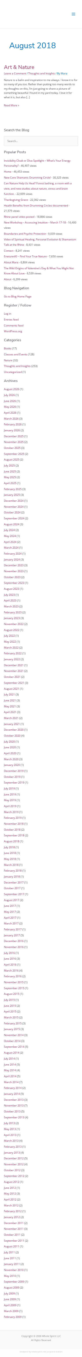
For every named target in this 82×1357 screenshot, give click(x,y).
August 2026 (11, 389)
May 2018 (10, 859)
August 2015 (11, 994)
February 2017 (13, 929)
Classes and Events (15, 354)
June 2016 (10, 958)
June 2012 (10, 1187)
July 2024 (9, 530)
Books (7, 348)
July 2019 (9, 788)
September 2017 (14, 894)
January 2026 (12, 430)
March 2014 (11, 1082)
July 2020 (9, 741)
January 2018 (12, 876)
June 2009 (10, 1299)
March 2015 (11, 1017)
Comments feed (13, 325)
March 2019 (11, 812)
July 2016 (9, 953)
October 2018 (12, 829)
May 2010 (10, 1276)
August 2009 (11, 1287)
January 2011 (12, 1264)
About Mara (11, 262)
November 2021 (14, 671)
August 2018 (11, 841)
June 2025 (10, 471)
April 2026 (10, 412)
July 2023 (9, 594)
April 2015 (10, 1011)
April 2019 (10, 806)
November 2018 (14, 823)
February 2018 (13, 870)
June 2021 (10, 700)
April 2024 (10, 542)
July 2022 (9, 635)
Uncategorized (13, 372)
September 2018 (14, 835)
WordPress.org (13, 331)
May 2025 (10, 477)
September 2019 (14, 782)
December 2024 (14, 500)
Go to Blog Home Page (17, 296)
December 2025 (14, 436)
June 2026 (10, 401)
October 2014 (12, 1041)
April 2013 (10, 1135)
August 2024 (11, 524)
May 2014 (10, 1070)
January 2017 (12, 935)
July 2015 (9, 999)
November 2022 (14, 624)
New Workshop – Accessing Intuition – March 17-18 (35, 222)
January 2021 (12, 724)
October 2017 (12, 888)
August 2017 (11, 900)
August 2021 (11, 688)
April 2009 (10, 1305)
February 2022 (13, 653)
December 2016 (14, 941)
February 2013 (13, 1146)
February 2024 (13, 553)
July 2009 (9, 1293)
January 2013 (12, 1152)
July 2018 (9, 847)
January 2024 (12, 559)
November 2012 (14, 1164)
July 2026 (9, 395)
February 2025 (13, 489)
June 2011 (10, 1258)
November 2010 (14, 1270)
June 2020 (10, 747)
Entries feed (11, 319)
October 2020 (12, 735)
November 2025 (14, 442)
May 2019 (10, 800)
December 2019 (14, 771)
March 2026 (11, 418)
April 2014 (10, 1076)
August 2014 (11, 1052)
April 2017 (10, 917)
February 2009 (13, 1316)
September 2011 (14, 1240)
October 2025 (12, 448)
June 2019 (10, 794)
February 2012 (13, 1211)
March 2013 (11, 1140)
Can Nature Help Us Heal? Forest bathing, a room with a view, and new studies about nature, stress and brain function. (38, 188)
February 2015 (13, 1023)
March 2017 (11, 923)
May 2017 (10, 911)
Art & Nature (19, 67)
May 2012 (10, 1193)
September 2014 (14, 1046)
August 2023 (11, 588)
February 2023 (13, 612)
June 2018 (10, 853)
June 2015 (10, 1005)
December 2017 (14, 882)
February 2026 (13, 424)
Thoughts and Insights (41, 73)
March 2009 (11, 1311)
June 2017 (10, 905)
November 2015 (14, 982)
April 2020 (10, 753)
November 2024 (14, 506)
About (7, 279)
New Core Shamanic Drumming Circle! (27, 177)
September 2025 (14, 453)
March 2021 (11, 718)
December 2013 (14, 1099)
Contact (8, 250)
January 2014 (12, 1093)
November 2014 (14, 1035)
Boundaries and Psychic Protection (25, 233)
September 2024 (14, 518)
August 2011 (11, 1246)
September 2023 (14, 582)
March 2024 (11, 547)
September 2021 (14, 682)
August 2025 (11, 459)
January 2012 (12, 1217)
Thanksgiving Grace (16, 199)
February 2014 (13, 1088)
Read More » (11, 105)
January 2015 (12, 1029)
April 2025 (10, 483)
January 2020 (12, 765)
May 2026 (10, 406)
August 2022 (11, 630)
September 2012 (14, 1176)
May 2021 (10, 706)
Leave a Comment (15, 73)
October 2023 (12, 577)
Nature (8, 360)
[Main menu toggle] (73, 14)
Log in (7, 313)
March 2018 (11, 865)
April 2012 (10, 1199)
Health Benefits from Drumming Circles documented (36, 205)
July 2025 (9, 465)
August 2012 (11, 1182)
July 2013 (9, 1123)
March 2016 (11, 970)
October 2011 (12, 1234)
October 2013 (12, 1111)
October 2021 (12, 676)
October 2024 (12, 512)
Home (7, 171)
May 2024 (10, 536)
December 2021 (14, 665)
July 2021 (9, 694)
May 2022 (10, 641)
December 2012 (14, 1158)
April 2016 (10, 964)
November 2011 (14, 1228)
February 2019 (13, 817)
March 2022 (11, 647)
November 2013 (14, 1105)
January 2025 (12, 494)
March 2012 (11, 1205)
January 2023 (12, 618)
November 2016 (14, 947)
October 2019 (12, 776)
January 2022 (12, 659)
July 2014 (9, 1058)
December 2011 (14, 1223)
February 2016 (13, 976)
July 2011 (9, 1252)
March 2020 (11, 759)
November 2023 (14, 571)
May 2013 (10, 1129)
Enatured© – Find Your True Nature (25, 256)
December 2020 (14, 729)
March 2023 (11, 606)
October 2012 (12, 1170)
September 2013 (14, 1117)
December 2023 (14, 565)
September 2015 (14, 988)
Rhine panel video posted (19, 216)
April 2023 (10, 600)
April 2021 (10, 712)
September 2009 (14, 1281)
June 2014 (10, 1064)
